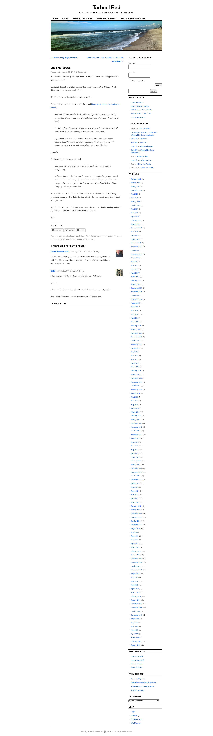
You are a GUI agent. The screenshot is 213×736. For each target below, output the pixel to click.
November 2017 (136, 246)
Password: (132, 72)
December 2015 (136, 333)
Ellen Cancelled (144, 128)
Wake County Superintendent (64, 57)
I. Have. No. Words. (144, 164)
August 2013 (135, 438)
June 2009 (134, 626)
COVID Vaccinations (138, 117)
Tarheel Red (106, 7)
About (65, 18)
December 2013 (136, 423)
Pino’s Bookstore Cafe (132, 18)
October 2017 (135, 250)
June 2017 (134, 265)
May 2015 (134, 359)
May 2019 (134, 213)
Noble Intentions (142, 156)
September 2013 (136, 434)
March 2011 (135, 547)
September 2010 (136, 570)
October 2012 (135, 476)
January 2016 (135, 329)
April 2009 (135, 633)
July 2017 (134, 261)
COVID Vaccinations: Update (141, 110)
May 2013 (134, 449)
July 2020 (134, 194)
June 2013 (134, 446)
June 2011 (134, 536)
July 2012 (134, 487)
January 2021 (135, 186)
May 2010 (134, 585)
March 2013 (135, 457)
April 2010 (135, 588)
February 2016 (136, 325)
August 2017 (135, 258)
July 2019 (134, 209)
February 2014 (136, 415)
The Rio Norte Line (137, 690)
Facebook (143, 138)
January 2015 (135, 374)
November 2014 (136, 382)
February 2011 (136, 551)
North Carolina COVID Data (141, 113)
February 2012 (136, 506)
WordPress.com (126, 731)
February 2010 (136, 596)
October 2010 (135, 566)
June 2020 (134, 197)
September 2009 (136, 615)
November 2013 (136, 427)
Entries (135, 715)
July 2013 (134, 442)
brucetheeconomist (60, 251)
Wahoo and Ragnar (146, 146)
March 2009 (135, 637)
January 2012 (135, 509)
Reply (96, 251)
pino (53, 270)
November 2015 (136, 337)
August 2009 (135, 618)
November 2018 (136, 228)
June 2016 (134, 310)
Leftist (59, 239)
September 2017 (136, 254)
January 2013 (135, 464)
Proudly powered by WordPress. (92, 731)
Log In (158, 85)
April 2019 (135, 216)
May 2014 (134, 404)
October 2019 (135, 205)
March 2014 (135, 412)
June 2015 (134, 355)
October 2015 (135, 340)
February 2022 (136, 179)
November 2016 (136, 291)
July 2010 (134, 577)
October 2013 (135, 431)
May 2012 (134, 494)
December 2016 (136, 288)
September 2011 (136, 524)
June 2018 (134, 231)
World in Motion (136, 667)
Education (74, 236)
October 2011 (135, 521)
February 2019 (136, 220)
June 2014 (134, 400)
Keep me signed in (138, 81)
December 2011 (136, 513)
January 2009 (135, 645)
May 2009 (134, 630)
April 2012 (135, 498)
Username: (132, 63)
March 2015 (135, 367)
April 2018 (135, 235)
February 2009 (136, 641)
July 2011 (134, 532)
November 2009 (136, 607)
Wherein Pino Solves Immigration (142, 135)
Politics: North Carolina (88, 236)
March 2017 (135, 276)
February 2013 (136, 461)
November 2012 (136, 472)
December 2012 (136, 468)
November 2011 (136, 517)
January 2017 (135, 284)
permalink (91, 239)
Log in (133, 711)
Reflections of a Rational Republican (143, 682)
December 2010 (136, 558)
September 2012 (136, 479)
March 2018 (135, 239)
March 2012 (135, 502)
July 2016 (134, 306)
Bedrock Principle (83, 18)
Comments (136, 719)
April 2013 (135, 453)
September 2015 (136, 344)
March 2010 (135, 592)
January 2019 (135, 224)
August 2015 (135, 348)
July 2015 (134, 352)
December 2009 (136, 603)
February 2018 (136, 243)
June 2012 (134, 491)
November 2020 (136, 190)
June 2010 (134, 581)
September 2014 (136, 389)
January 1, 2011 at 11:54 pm (82, 251)
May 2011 (134, 540)
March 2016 (135, 322)
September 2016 (136, 299)
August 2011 (135, 528)
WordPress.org (136, 723)
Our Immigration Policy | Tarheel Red (144, 132)
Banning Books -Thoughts (140, 106)
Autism (110, 236)
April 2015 (135, 363)
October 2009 (135, 611)
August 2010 (135, 573)
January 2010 (135, 600)
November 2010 (136, 562)
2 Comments (81, 72)
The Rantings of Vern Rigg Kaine (142, 686)
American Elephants (138, 679)
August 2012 (135, 483)
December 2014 (136, 378)
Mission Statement (106, 18)
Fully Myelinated (137, 656)
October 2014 (135, 385)
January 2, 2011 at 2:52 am (67, 270)
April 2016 (135, 318)
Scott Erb (134, 138)
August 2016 (135, 303)
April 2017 (135, 273)
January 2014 (135, 419)
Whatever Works (136, 664)
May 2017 (134, 269)
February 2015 (136, 370)
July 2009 (134, 622)
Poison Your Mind (137, 660)
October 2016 (135, 295)
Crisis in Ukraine (137, 102)
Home (55, 18)
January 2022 (135, 182)
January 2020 (135, 201)
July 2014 (134, 397)
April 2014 (135, 408)
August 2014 (135, 393)
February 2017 (136, 280)
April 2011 (135, 543)
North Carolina (69, 239)
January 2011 (135, 555)
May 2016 (134, 314)
